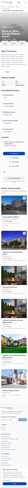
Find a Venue (4, 456)
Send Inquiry (15, 158)
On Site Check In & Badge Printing (9, 439)
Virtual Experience (5, 447)
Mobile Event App (5, 445)
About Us (3, 427)
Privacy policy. (6, 480)
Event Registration (5, 437)
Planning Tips (4, 463)
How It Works (4, 460)
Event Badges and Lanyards (8, 449)
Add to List (15, 153)
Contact (3, 429)
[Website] (4, 172)
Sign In (19, 2)
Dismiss (15, 483)
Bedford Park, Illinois (10, 145)
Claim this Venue (15, 178)
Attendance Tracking (6, 443)
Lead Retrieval (4, 441)
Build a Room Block (6, 458)
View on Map (15, 166)
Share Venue (15, 162)
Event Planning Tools (6, 465)
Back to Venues (8, 27)
